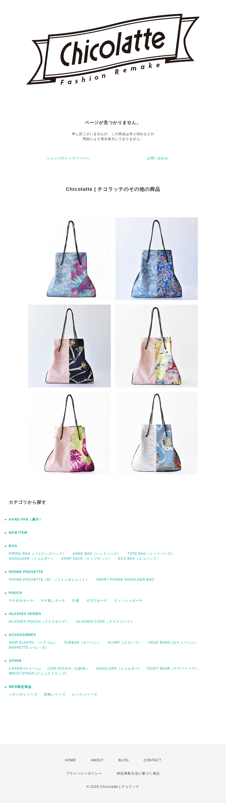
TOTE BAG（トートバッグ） (151, 554)
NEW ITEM (18, 533)
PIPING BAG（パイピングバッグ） (37, 554)
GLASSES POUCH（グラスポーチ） (39, 622)
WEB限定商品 (20, 687)
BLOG (124, 760)
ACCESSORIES (22, 635)
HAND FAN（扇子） (26, 519)
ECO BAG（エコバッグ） (139, 559)
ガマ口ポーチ (96, 601)
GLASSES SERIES (25, 614)
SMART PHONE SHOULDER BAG (125, 580)
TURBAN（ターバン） (82, 642)
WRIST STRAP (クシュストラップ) (38, 673)
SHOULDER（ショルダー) (118, 668)
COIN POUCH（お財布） (68, 668)
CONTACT (152, 760)
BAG (13, 546)
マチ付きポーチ (21, 601)
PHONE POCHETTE (26, 572)
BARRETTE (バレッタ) (28, 647)
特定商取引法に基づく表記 (138, 773)
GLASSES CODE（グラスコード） (105, 622)
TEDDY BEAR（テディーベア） (172, 668)
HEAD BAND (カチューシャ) (172, 642)
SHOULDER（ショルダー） (32, 559)
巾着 (75, 601)
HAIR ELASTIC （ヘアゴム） (33, 642)
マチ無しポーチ (53, 601)
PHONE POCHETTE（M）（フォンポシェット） (49, 580)
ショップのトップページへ (68, 158)
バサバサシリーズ (23, 694)
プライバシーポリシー (84, 773)
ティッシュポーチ (128, 601)
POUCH (15, 593)
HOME (70, 760)
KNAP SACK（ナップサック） (86, 559)
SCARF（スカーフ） (124, 642)
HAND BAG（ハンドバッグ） (97, 554)
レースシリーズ (84, 694)
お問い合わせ (157, 158)
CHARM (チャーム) (25, 668)
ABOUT (97, 760)
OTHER (15, 661)
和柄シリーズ (55, 694)
